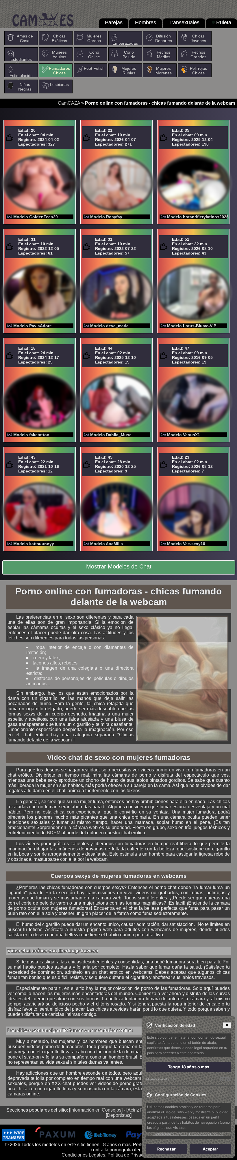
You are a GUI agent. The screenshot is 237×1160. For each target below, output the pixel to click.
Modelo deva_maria (109, 325)
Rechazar (166, 1148)
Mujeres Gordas (94, 38)
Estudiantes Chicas (21, 61)
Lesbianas (59, 84)
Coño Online (94, 54)
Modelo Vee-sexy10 (186, 543)
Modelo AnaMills (106, 543)
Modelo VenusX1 (183, 434)
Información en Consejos (95, 1110)
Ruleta (223, 22)
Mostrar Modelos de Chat (118, 566)
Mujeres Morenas (163, 70)
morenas (16, 897)
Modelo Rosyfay (106, 216)
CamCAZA (69, 103)
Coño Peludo (129, 54)
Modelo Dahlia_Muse (111, 434)
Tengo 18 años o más (188, 1066)
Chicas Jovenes (198, 38)
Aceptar (210, 1148)
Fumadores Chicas (59, 70)
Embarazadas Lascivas (125, 45)
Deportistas (118, 1115)
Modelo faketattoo (31, 434)
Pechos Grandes (198, 54)
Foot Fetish (94, 68)
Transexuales (184, 22)
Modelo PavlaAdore (32, 325)
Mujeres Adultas (59, 54)
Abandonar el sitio (160, 1079)
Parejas (114, 22)
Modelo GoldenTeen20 (35, 216)
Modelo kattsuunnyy (33, 543)
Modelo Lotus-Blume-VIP (191, 325)
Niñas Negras (25, 86)
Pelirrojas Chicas (198, 70)
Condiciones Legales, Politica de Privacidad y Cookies (118, 1155)
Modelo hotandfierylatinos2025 (198, 216)
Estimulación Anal (21, 77)
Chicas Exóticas (59, 38)
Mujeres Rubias (128, 70)
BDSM (53, 832)
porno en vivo (169, 769)
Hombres (145, 22)
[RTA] (225, 1079)
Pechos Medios (163, 54)
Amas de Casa (25, 38)
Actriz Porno (140, 1110)
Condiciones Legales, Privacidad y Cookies (188, 1134)
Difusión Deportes (163, 38)
